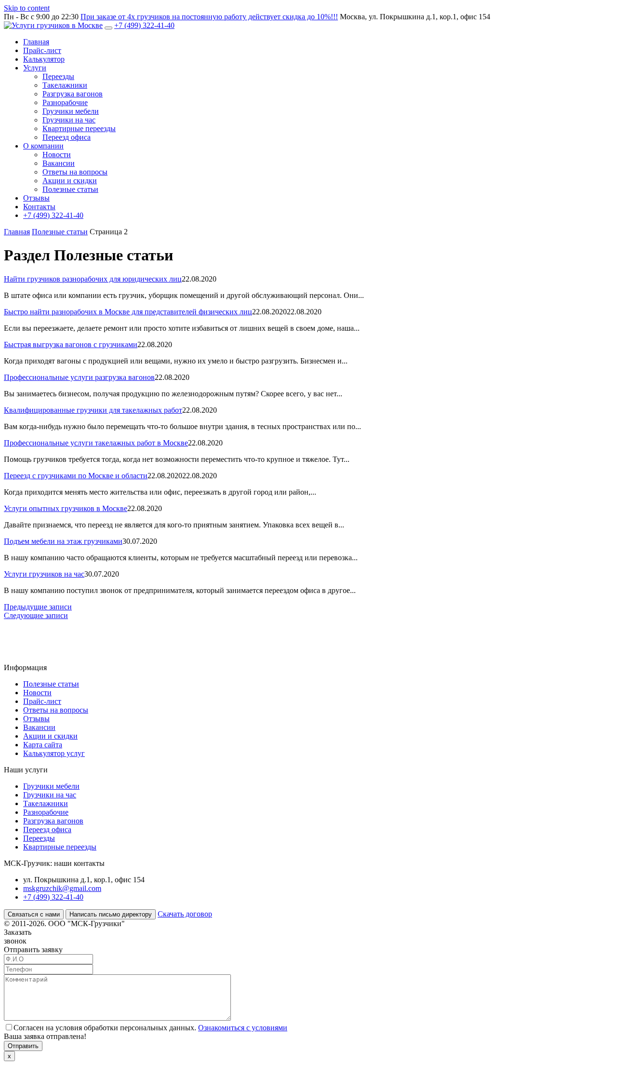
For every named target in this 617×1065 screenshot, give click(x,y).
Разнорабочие (65, 102)
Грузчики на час (68, 120)
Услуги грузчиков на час (44, 574)
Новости (56, 154)
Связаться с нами (34, 914)
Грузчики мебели (70, 111)
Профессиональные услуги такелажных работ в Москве (96, 443)
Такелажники (64, 85)
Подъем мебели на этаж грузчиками (63, 541)
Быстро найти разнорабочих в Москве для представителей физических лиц (128, 312)
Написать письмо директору (110, 914)
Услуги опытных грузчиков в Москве (65, 508)
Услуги (34, 68)
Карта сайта (42, 745)
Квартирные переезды (79, 128)
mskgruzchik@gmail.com (62, 888)
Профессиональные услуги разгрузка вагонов (79, 377)
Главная (36, 42)
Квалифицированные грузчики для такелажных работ (93, 410)
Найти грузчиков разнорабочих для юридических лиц (93, 279)
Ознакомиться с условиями (242, 1028)
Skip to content (27, 8)
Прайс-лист (42, 50)
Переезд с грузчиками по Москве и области (76, 476)
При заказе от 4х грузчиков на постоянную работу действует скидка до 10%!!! (209, 17)
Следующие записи (36, 615)
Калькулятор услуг (54, 753)
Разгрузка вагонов (72, 94)
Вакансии (58, 163)
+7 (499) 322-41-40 (144, 25)
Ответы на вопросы (74, 172)
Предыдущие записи (38, 607)
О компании (43, 146)
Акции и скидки (69, 180)
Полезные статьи (70, 189)
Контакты (39, 206)
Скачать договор (185, 914)
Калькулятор (44, 59)
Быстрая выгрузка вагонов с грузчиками (70, 344)
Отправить (23, 1046)
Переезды (58, 76)
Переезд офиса (66, 137)
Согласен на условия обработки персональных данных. (150, 1028)
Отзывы (36, 198)
